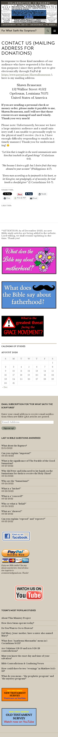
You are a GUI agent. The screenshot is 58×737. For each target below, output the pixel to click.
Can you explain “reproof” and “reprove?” (23, 519)
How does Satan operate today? (17, 623)
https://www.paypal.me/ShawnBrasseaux (26, 74)
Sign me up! (9, 428)
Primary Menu (54, 30)
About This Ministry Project (16, 618)
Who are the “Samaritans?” (15, 481)
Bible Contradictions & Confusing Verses (22, 663)
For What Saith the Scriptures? (18, 31)
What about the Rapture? (14, 445)
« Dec (5, 387)
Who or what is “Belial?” (13, 504)
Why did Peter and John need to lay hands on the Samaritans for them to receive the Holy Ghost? (27, 472)
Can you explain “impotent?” (16, 453)
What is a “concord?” (12, 496)
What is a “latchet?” (11, 488)
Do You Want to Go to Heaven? (17, 628)
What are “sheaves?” (11, 511)
